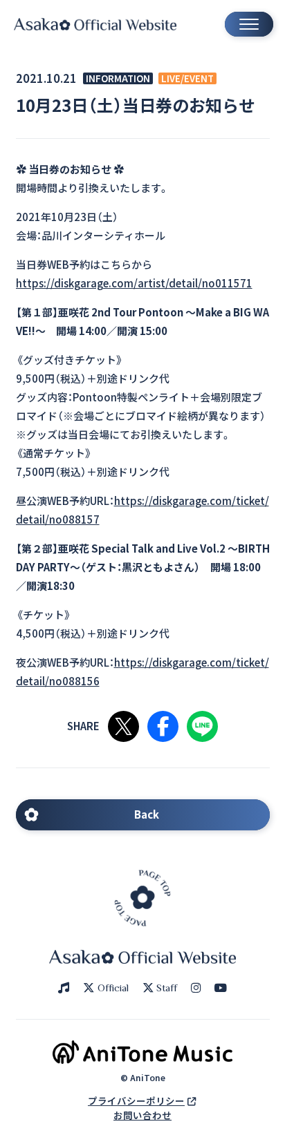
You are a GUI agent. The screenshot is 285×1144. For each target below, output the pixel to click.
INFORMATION (118, 78)
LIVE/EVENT (187, 78)
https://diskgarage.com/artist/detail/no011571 (134, 283)
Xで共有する (123, 726)
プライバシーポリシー (136, 1100)
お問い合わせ (142, 1115)
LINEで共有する (202, 726)
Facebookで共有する (162, 726)
